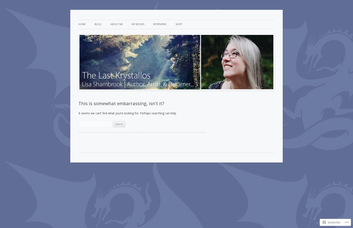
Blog (98, 24)
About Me (116, 24)
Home (82, 24)
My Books (138, 24)
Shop (178, 24)
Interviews (159, 24)
